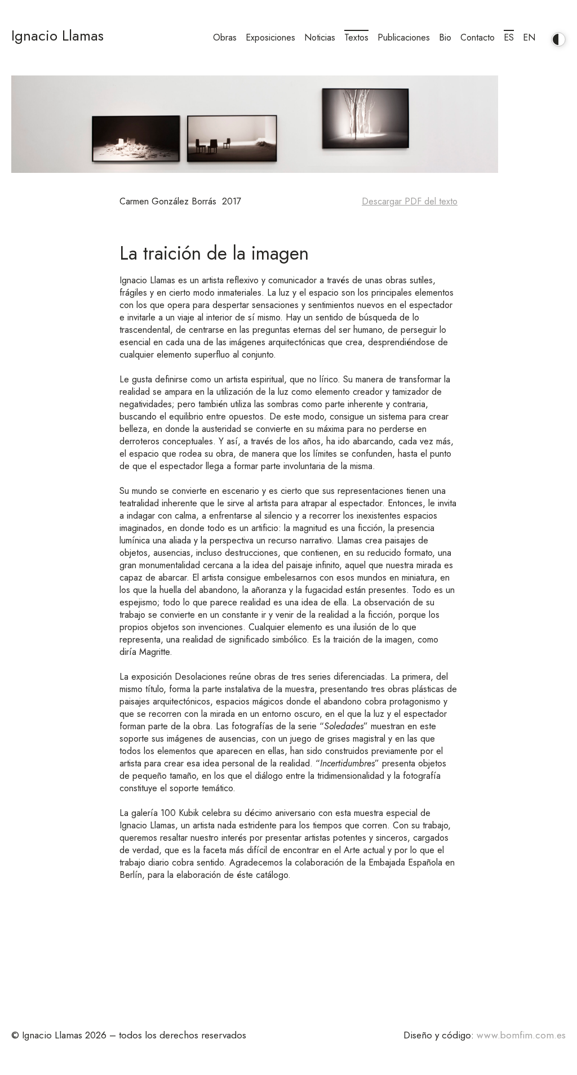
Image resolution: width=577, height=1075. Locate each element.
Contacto (477, 37)
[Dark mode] (555, 35)
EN (529, 37)
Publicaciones (404, 37)
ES (509, 37)
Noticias (319, 37)
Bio (445, 37)
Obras (225, 37)
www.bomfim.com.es (521, 1035)
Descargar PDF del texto (410, 201)
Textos (356, 37)
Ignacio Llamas (57, 35)
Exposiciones (270, 37)
